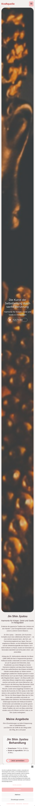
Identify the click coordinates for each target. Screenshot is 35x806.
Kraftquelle (8, 3)
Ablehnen (17, 794)
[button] (32, 767)
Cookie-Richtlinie (11, 803)
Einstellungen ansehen (17, 799)
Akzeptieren (17, 789)
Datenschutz (19, 803)
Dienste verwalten (17, 784)
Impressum (25, 803)
